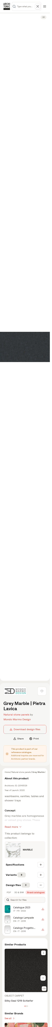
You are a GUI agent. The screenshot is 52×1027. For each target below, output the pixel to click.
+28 (44, 988)
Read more (11, 827)
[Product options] (43, 953)
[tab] (8, 892)
